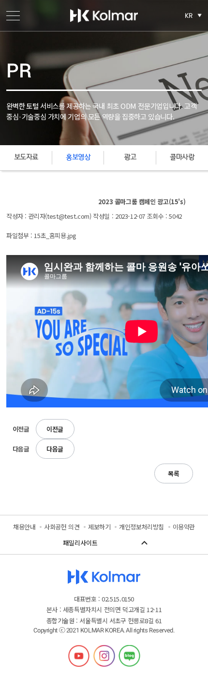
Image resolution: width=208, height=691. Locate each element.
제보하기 (99, 526)
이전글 (54, 429)
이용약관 (184, 526)
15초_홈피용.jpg (55, 235)
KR (189, 15)
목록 (173, 473)
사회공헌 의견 (61, 526)
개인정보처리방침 (141, 526)
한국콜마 (104, 15)
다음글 (54, 448)
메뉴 (13, 15)
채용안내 (24, 526)
